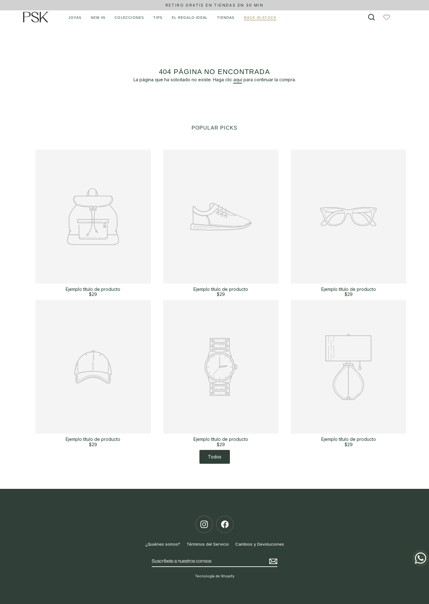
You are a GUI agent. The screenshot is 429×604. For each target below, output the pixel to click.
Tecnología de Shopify (214, 576)
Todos (214, 456)
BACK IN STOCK (260, 17)
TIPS (157, 17)
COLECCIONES (129, 17)
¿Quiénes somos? (162, 544)
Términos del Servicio (208, 544)
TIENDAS (225, 17)
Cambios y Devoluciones (259, 544)
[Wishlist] (386, 17)
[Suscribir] (272, 561)
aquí (237, 79)
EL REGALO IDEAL (190, 17)
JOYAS (74, 17)
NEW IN (98, 17)
